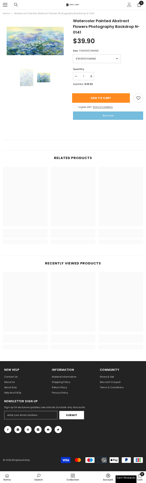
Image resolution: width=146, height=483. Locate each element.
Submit (71, 415)
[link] (25, 235)
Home (6, 13)
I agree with (85, 107)
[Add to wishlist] (138, 98)
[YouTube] (48, 429)
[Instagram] (17, 429)
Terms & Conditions (103, 107)
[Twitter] (58, 429)
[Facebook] (7, 429)
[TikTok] (38, 429)
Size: (86, 50)
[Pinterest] (28, 429)
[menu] (5, 4)
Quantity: (79, 69)
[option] (35, 41)
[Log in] (129, 5)
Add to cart (102, 98)
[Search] (16, 4)
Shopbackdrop (21, 460)
